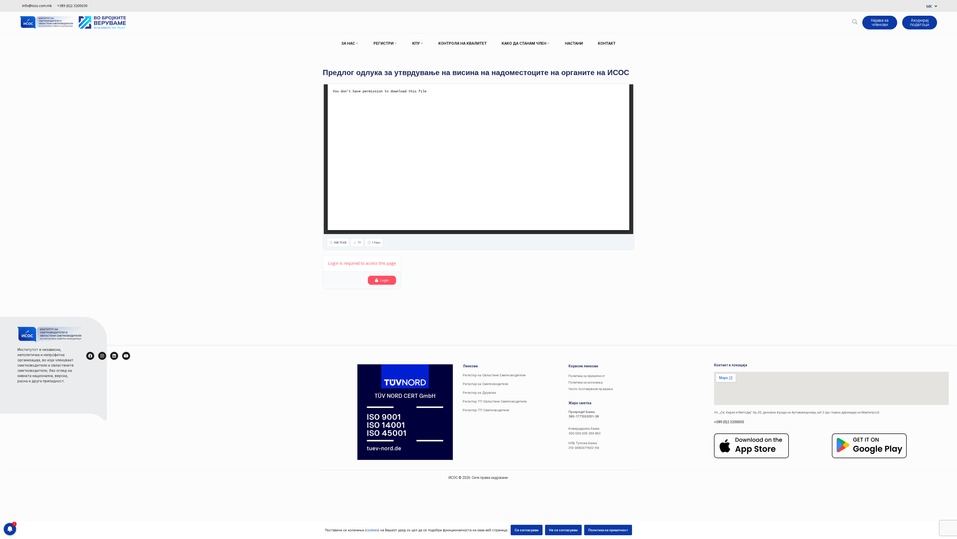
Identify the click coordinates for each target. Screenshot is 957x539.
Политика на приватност (608, 530)
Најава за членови (879, 22)
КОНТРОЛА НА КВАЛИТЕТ (462, 43)
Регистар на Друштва (479, 393)
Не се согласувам (563, 530)
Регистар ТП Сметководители (486, 410)
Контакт (607, 43)
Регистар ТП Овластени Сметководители (495, 401)
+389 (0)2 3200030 (72, 5)
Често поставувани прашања (590, 389)
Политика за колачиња (585, 382)
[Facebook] (90, 356)
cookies (372, 530)
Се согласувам (527, 530)
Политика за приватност (586, 376)
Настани (574, 43)
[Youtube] (126, 356)
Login (384, 280)
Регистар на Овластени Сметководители (494, 375)
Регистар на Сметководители (485, 384)
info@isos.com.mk (37, 5)
